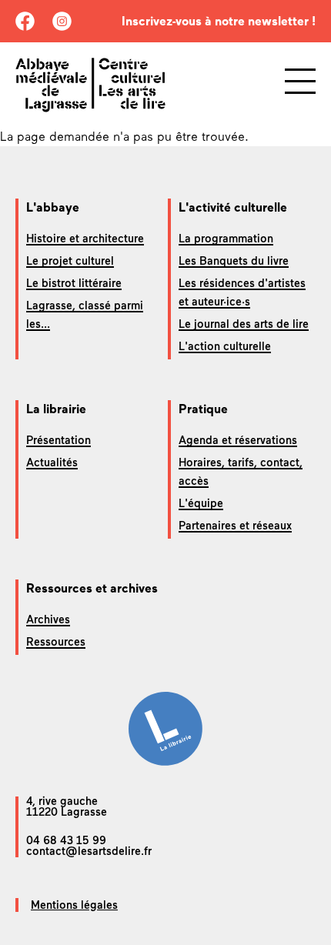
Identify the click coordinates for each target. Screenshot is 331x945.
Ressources (55, 642)
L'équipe (201, 503)
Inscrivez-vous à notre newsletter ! (219, 21)
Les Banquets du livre (234, 261)
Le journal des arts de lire (244, 324)
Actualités (52, 462)
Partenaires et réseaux (235, 526)
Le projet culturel (70, 261)
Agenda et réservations (238, 440)
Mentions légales (74, 905)
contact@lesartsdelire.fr (89, 851)
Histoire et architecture (85, 238)
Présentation (58, 440)
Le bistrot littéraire (74, 283)
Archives (48, 619)
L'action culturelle (225, 346)
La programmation (226, 238)
